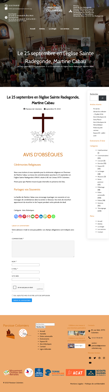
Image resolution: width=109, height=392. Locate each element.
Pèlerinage (101, 187)
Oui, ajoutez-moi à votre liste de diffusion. (31, 295)
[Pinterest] (24, 216)
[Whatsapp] (53, 216)
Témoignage (102, 208)
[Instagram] (20, 216)
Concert (100, 161)
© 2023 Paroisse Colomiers (13, 383)
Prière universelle (46, 336)
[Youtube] (37, 216)
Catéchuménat (102, 150)
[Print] (49, 216)
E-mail (15, 269)
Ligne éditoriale (45, 349)
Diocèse (100, 163)
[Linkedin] (41, 216)
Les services (102, 229)
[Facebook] (16, 216)
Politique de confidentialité (95, 384)
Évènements (44, 339)
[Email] (32, 216)
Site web (15, 276)
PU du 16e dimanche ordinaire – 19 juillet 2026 (99, 111)
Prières (100, 200)
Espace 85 (101, 166)
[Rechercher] (102, 98)
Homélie (43, 334)
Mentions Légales (76, 384)
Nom (14, 261)
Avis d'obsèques (39, 66)
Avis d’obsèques (46, 344)
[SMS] (45, 216)
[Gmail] (28, 216)
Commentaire (18, 239)
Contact (100, 232)
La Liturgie (101, 171)
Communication (103, 156)
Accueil (20, 66)
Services (28, 66)
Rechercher (94, 94)
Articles (100, 224)
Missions (100, 177)
